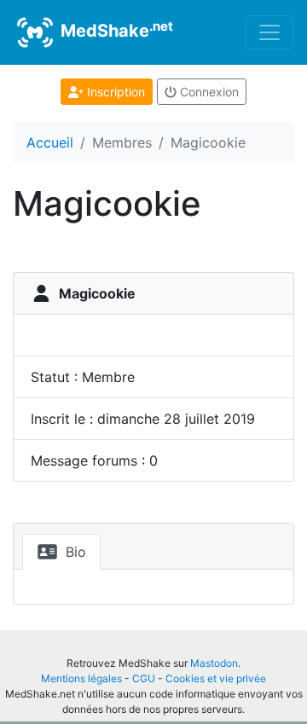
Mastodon (214, 663)
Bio (73, 551)
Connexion (208, 91)
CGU (143, 678)
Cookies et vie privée (215, 678)
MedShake (114, 30)
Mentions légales (81, 678)
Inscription (114, 91)
